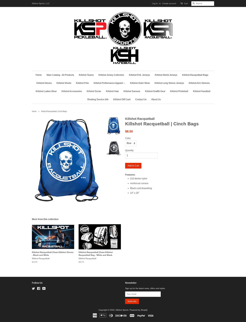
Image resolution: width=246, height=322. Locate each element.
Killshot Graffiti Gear (155, 91)
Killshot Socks (94, 91)
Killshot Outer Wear (140, 83)
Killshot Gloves (44, 83)
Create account (169, 3)
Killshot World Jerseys (166, 75)
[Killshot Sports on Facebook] (38, 289)
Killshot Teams (86, 75)
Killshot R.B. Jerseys (139, 75)
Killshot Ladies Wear (46, 91)
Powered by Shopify (138, 310)
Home (39, 75)
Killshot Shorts (64, 83)
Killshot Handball (201, 91)
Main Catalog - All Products (60, 75)
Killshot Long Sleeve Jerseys (169, 83)
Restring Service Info (97, 99)
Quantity (129, 150)
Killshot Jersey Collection (111, 75)
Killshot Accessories (72, 91)
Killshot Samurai (132, 91)
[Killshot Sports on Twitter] (33, 289)
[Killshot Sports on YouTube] (44, 289)
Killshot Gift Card (121, 99)
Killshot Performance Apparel (109, 83)
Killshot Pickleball (179, 91)
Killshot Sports (122, 310)
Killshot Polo (82, 83)
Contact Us (140, 99)
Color (128, 138)
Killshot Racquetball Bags (195, 75)
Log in (155, 3)
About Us (156, 99)
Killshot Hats (112, 91)
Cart (186, 3)
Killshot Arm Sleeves (199, 83)
